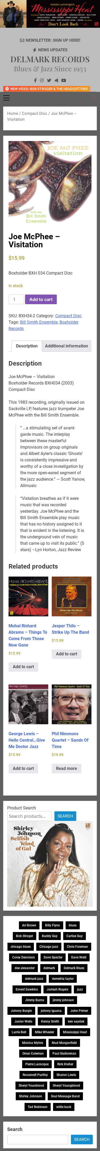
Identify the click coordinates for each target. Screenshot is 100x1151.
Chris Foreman (77, 947)
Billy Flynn (52, 925)
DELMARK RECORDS (50, 59)
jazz (80, 989)
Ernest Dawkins (27, 989)
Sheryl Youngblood (66, 1085)
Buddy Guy (50, 936)
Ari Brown (29, 925)
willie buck (63, 1107)
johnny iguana (51, 1011)
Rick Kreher (65, 1064)
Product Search (21, 808)
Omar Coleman (33, 1053)
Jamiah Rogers (57, 989)
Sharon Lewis (66, 1075)
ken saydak (76, 1021)
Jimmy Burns (34, 1000)
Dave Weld (78, 957)
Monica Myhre (32, 1043)
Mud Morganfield (64, 1043)
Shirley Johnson (30, 1096)
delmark (49, 968)
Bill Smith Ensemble (39, 322)
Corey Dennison (23, 957)
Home (12, 113)
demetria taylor (63, 979)
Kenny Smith (50, 1021)
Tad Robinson (37, 1107)
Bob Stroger (24, 936)
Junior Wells (23, 1021)
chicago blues (21, 947)
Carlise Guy (74, 936)
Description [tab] (27, 346)
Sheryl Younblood (31, 1085)
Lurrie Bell (19, 1032)
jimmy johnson (63, 1000)
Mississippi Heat (75, 1032)
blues (73, 925)
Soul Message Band (65, 1096)
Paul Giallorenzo (64, 1053)
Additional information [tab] (66, 346)
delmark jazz (34, 979)
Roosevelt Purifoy (35, 1075)
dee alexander (25, 968)
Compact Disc (34, 113)
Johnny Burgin (21, 1011)
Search (65, 816)
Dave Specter (53, 957)
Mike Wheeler (44, 1032)
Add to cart (41, 299)
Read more (66, 768)
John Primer (79, 1011)
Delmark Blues (74, 968)
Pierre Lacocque (37, 1064)
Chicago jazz (48, 947)
